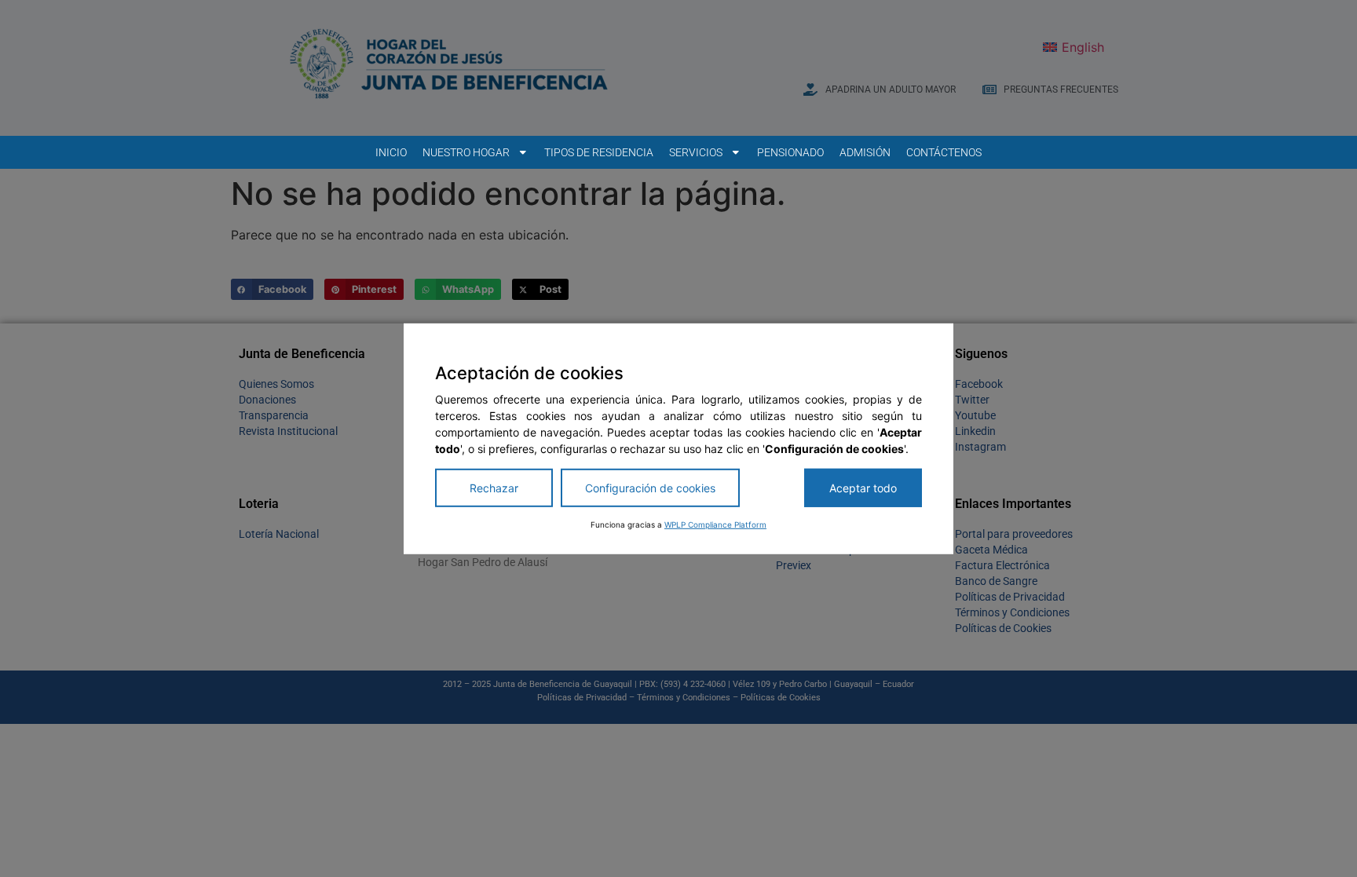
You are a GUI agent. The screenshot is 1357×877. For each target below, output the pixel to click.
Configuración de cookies (650, 488)
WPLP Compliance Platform (715, 524)
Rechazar (494, 488)
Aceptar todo (863, 488)
